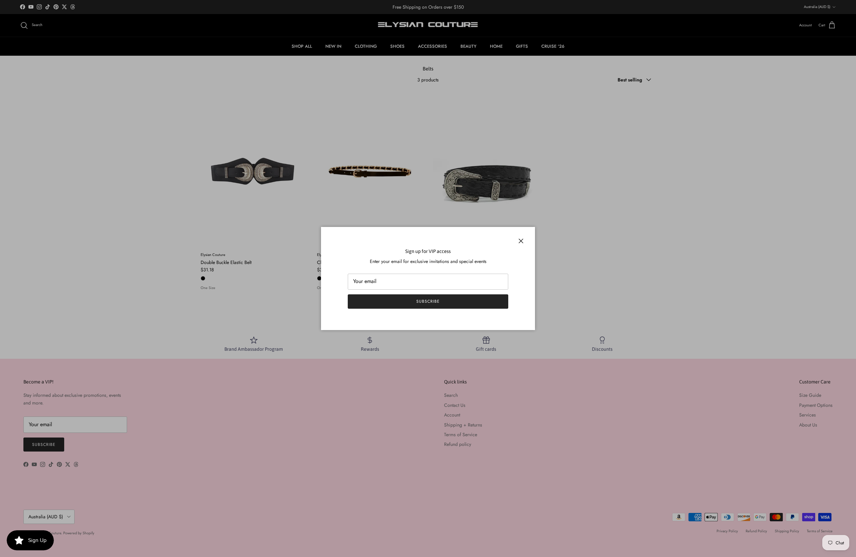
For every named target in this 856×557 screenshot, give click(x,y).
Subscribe (428, 301)
